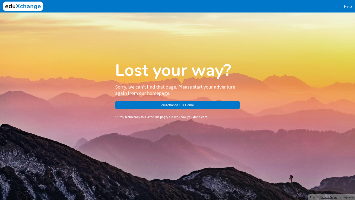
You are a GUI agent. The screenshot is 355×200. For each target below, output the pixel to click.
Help (348, 6)
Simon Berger (329, 197)
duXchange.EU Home (177, 105)
